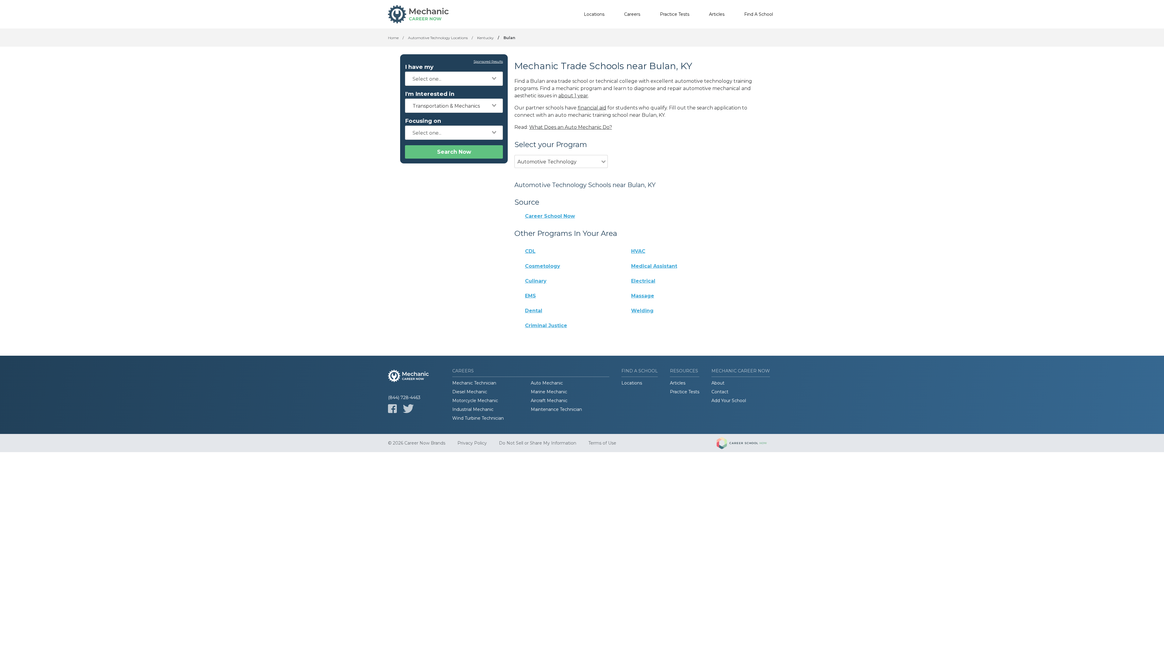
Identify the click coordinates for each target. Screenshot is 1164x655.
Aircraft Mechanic (549, 400)
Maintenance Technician (556, 409)
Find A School (758, 14)
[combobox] (454, 79)
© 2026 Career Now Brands (416, 443)
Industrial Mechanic (472, 409)
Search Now (454, 152)
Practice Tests (674, 14)
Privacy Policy (472, 443)
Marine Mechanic (549, 392)
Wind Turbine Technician (478, 418)
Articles (716, 14)
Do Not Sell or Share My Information (537, 443)
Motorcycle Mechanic (475, 400)
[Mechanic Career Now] (418, 14)
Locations (594, 14)
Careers (632, 14)
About (717, 383)
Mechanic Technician (474, 383)
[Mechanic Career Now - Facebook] (392, 408)
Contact (719, 392)
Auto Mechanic (547, 383)
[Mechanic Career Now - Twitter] (408, 408)
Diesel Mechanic (469, 392)
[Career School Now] (746, 443)
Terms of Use (602, 443)
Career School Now (550, 216)
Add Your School (728, 400)
